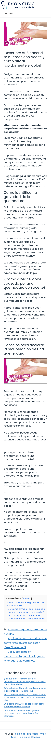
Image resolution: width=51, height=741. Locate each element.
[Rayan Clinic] (17, 5)
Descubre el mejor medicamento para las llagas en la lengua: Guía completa (24, 656)
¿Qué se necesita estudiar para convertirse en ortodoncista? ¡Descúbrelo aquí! (25, 643)
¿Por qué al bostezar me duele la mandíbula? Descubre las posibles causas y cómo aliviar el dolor (25, 681)
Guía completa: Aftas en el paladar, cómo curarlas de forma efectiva (24, 705)
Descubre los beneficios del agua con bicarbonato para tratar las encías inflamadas (22, 713)
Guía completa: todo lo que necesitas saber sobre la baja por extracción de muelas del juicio (25, 697)
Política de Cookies (29, 737)
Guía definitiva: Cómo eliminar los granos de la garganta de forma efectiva (25, 689)
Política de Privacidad (26, 733)
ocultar (26, 598)
